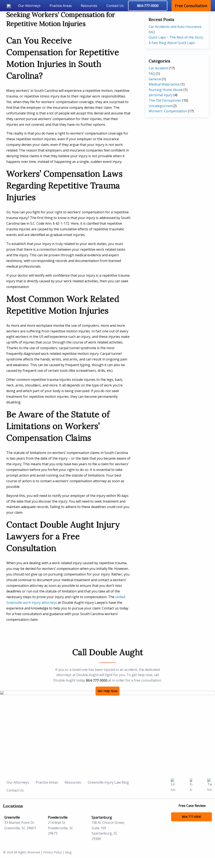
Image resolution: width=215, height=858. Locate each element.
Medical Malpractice (164, 84)
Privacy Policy (52, 852)
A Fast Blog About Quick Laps (172, 42)
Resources (89, 5)
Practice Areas (61, 5)
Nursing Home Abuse (166, 89)
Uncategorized (160, 106)
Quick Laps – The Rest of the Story (176, 37)
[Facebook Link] (191, 785)
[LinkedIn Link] (173, 785)
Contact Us (115, 5)
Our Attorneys (29, 5)
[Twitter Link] (209, 785)
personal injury (161, 95)
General (155, 79)
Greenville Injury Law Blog (108, 782)
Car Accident (158, 68)
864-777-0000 (96, 680)
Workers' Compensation (168, 111)
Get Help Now (107, 691)
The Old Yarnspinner (165, 100)
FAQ (152, 73)
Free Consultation (191, 5)
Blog (68, 852)
